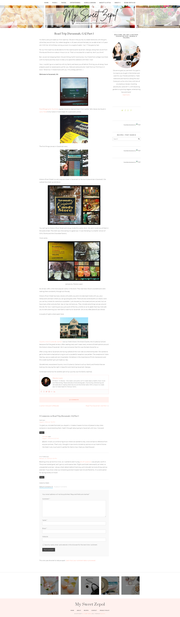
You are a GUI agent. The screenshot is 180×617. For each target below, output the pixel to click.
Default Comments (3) (46, 487)
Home (46, 2)
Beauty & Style (105, 2)
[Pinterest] (49, 392)
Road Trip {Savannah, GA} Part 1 (74, 33)
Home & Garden (90, 2)
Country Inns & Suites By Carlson (50, 342)
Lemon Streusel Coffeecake (49, 406)
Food (54, 2)
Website (45, 536)
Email (44, 528)
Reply (41, 432)
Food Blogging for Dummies (48, 109)
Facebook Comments (60, 487)
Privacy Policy (105, 610)
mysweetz (45, 436)
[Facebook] (41, 392)
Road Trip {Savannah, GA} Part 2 (97, 406)
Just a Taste (43, 112)
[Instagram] (44, 392)
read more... (127, 95)
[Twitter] (46, 392)
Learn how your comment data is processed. (81, 560)
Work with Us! (130, 2)
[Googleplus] (52, 392)
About (117, 2)
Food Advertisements (129, 124)
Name (44, 520)
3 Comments (74, 399)
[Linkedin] (54, 392)
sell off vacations (85, 462)
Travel (63, 2)
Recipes (86, 610)
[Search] (139, 139)
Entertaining (75, 2)
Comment (46, 499)
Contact (94, 610)
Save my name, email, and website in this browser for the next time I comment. (71, 545)
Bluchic (102, 613)
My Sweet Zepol (90, 604)
